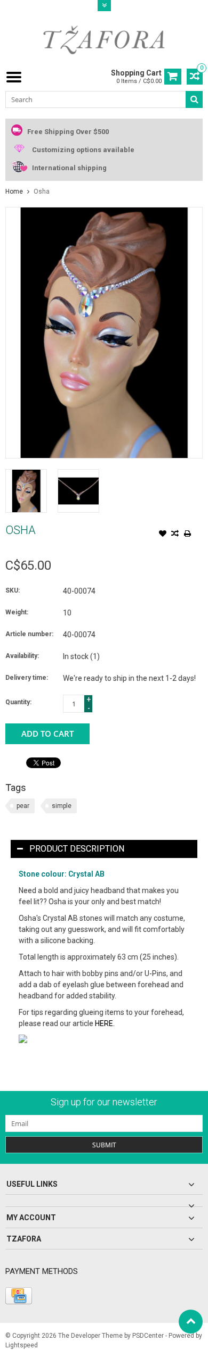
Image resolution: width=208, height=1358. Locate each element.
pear (23, 806)
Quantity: (18, 702)
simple (61, 806)
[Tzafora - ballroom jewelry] (104, 39)
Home (14, 191)
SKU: (12, 590)
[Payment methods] (18, 1295)
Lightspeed (21, 1345)
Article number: (29, 634)
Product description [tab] (76, 849)
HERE (104, 1023)
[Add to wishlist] (162, 534)
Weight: (16, 612)
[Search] (194, 99)
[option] (26, 491)
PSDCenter (148, 1335)
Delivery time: (26, 677)
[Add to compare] (175, 534)
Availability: (22, 656)
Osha (42, 191)
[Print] (187, 534)
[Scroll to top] (191, 1322)
